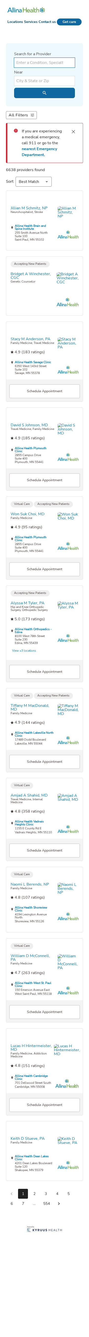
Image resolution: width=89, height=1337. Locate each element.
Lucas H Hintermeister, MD (31, 1048)
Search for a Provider (32, 54)
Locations (15, 21)
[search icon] (44, 93)
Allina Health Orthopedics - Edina (33, 631)
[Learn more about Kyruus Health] (44, 1229)
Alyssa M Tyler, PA (27, 603)
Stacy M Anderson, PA (30, 339)
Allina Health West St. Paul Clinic (33, 984)
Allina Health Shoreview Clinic (31, 909)
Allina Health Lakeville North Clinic (34, 734)
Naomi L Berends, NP (30, 885)
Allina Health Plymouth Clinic (30, 450)
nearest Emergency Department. (40, 152)
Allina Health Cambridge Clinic (31, 1077)
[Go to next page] (59, 1204)
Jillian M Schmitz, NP (29, 208)
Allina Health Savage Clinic (33, 362)
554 (46, 1203)
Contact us (47, 21)
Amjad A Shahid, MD (29, 796)
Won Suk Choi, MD (27, 514)
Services (31, 21)
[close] (73, 131)
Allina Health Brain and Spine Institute (30, 227)
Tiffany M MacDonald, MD (30, 707)
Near (18, 72)
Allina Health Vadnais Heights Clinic (29, 823)
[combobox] (44, 63)
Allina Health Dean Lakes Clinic (32, 1158)
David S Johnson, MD (29, 425)
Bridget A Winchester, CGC (31, 276)
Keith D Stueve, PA (28, 1139)
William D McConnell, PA (30, 958)
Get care (69, 21)
